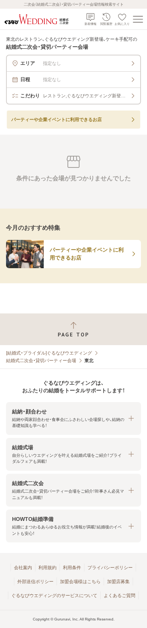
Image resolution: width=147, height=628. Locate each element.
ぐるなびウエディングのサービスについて (54, 595)
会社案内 (23, 567)
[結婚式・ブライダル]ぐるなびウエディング (49, 353)
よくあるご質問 (119, 595)
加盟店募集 (118, 581)
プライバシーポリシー (110, 567)
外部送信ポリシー (35, 581)
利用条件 (72, 567)
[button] (73, 418)
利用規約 (47, 567)
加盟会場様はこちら (80, 581)
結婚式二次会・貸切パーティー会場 (41, 360)
